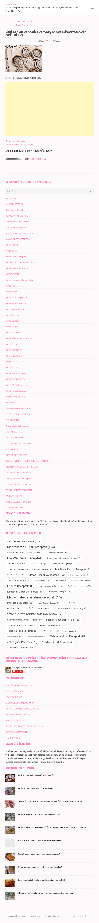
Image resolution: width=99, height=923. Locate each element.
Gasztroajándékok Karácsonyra (51, 586)
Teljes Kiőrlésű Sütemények (17, 478)
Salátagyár (10, 4)
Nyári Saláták (70, 603)
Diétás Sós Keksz (41, 580)
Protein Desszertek (20, 608)
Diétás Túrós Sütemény (15, 397)
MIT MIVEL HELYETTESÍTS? (17, 714)
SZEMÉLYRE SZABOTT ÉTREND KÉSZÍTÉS (24, 726)
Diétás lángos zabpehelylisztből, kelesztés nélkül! (40, 867)
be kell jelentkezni (36, 159)
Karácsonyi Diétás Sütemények (25, 591)
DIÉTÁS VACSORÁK (14, 402)
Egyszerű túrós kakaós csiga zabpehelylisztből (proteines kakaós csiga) (50, 801)
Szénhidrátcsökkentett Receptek (37, 614)
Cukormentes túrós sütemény (23, 541)
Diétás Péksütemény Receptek (19, 338)
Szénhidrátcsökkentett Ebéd (69, 608)
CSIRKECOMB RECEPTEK (16, 216)
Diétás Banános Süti (39, 564)
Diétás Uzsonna (59, 580)
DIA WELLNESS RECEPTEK (17, 239)
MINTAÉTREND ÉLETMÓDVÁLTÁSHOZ (22, 709)
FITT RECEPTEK (12, 420)
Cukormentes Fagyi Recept (17, 221)
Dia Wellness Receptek (29, 558)
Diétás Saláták (11, 367)
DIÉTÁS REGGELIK (13, 356)
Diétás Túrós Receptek (15, 391)
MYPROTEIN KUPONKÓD (16, 720)
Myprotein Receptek (20, 603)
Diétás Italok (11, 291)
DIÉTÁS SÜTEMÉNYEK (15, 379)
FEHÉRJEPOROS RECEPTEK (17, 414)
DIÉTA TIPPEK (11, 245)
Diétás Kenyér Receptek (15, 575)
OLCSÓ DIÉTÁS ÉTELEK (15, 449)
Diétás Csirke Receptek (15, 256)
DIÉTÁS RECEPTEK (13, 350)
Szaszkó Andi (22, 25)
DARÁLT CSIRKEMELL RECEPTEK (20, 233)
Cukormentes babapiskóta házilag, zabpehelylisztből (41, 880)
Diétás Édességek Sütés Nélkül (19, 280)
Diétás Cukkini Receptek (62, 564)
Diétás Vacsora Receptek (80, 580)
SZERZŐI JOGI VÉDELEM (16, 732)
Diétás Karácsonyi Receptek (73, 569)
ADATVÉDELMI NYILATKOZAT (18, 685)
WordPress (86, 916)
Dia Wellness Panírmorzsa (58, 552)
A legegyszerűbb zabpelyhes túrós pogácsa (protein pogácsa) (46, 893)
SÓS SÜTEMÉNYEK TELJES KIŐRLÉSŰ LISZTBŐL (27, 461)
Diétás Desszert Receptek (17, 268)
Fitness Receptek (20, 586)
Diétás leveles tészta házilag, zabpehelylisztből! (39, 814)
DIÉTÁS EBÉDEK (12, 274)
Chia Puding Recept (14, 210)
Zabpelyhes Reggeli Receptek (57, 642)
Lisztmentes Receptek (59, 592)
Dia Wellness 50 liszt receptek (31, 547)
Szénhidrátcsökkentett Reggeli (24, 619)
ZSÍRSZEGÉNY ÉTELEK (15, 507)
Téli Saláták (48, 631)
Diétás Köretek (12, 315)
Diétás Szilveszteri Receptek (18, 580)
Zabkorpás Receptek (15, 636)
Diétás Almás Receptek (16, 564)
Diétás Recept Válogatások (47, 574)
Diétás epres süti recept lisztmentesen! (35, 788)
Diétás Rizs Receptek (14, 362)
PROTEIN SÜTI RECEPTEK (16, 455)
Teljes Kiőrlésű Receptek (22, 630)
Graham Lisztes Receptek (17, 426)
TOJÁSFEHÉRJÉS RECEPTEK (18, 484)
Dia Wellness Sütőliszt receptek (67, 558)
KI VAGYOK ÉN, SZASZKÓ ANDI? (19, 703)
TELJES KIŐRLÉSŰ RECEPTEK (18, 472)
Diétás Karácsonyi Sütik (16, 303)
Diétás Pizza (11, 344)
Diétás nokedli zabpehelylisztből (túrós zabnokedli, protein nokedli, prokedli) (52, 827)
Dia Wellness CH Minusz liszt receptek (25, 552)
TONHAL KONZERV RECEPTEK (18, 490)
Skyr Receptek (43, 608)
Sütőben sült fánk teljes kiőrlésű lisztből (36, 775)
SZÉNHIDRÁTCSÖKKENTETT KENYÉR (21, 467)
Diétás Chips (11, 251)
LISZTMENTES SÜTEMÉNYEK (18, 443)
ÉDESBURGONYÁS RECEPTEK (18, 408)
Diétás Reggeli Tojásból (79, 575)
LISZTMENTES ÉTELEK (15, 437)
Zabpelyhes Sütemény (20, 648)
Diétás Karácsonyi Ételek (16, 297)
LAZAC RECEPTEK (13, 432)
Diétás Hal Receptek (14, 286)
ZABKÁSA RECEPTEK (14, 496)
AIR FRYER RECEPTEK (15, 198)
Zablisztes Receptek (36, 637)
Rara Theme (62, 916)
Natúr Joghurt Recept (48, 603)
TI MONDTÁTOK (12, 738)
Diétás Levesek (12, 321)
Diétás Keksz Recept (14, 309)
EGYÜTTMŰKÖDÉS (13, 697)
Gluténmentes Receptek (79, 586)
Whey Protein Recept (67, 631)
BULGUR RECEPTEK (14, 204)
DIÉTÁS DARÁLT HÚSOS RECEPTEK (21, 262)
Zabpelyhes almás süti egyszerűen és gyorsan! (39, 854)
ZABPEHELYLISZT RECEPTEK (18, 502)
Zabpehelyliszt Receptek (68, 636)
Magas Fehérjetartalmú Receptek (35, 597)
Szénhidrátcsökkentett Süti (63, 619)
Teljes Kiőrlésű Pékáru (49, 625)
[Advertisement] (49, 109)
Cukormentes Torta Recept (17, 227)
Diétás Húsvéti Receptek (17, 569)
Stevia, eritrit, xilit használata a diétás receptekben (40, 840)
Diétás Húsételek (41, 569)
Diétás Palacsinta (13, 332)
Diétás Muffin (11, 327)
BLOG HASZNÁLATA (14, 691)
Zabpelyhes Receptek (22, 642)
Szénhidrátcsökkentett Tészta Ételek (21, 625)
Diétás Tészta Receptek (16, 385)
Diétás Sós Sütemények (16, 373)
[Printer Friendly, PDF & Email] (49, 41)
